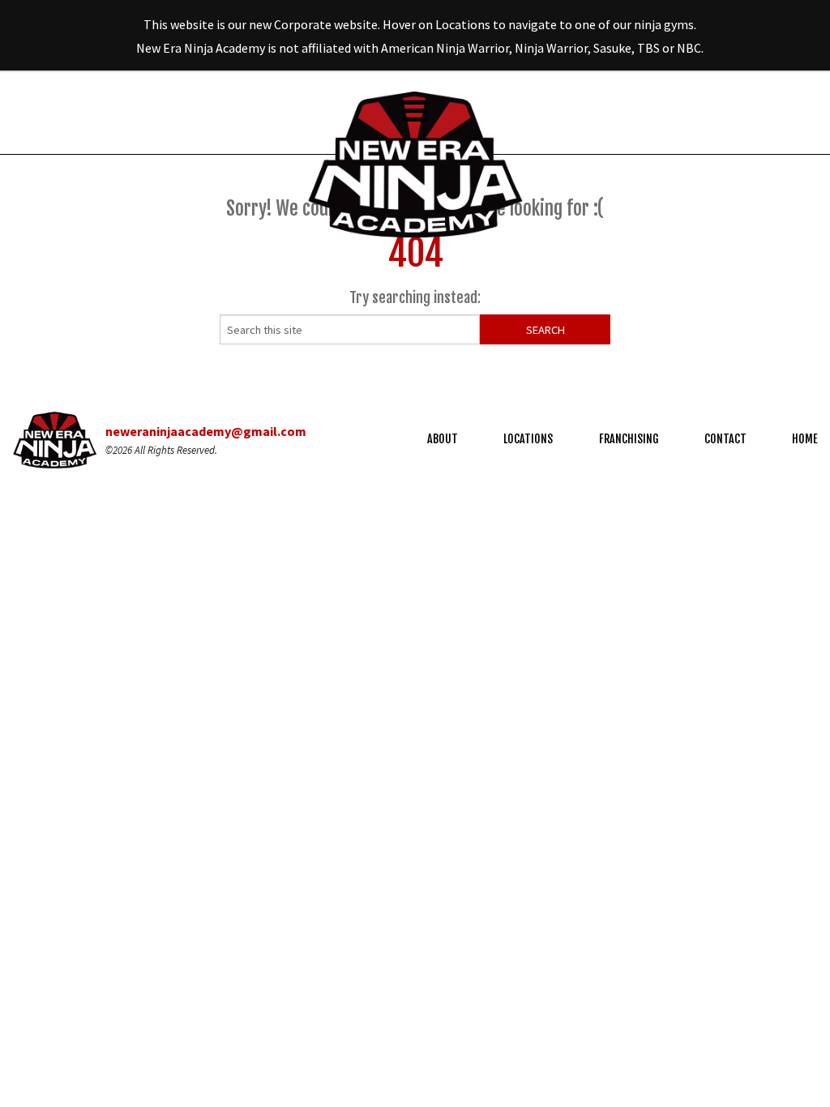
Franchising (629, 439)
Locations (528, 439)
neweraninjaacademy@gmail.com (205, 431)
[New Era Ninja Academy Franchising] (415, 163)
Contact (725, 439)
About (442, 439)
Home (805, 439)
